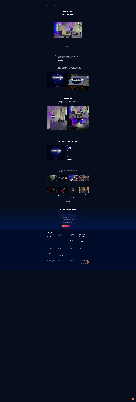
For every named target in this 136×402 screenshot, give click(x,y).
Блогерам (70, 248)
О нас (80, 248)
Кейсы (52, 5)
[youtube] (50, 236)
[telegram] (49, 236)
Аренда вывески (50, 249)
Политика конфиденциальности (73, 261)
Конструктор (60, 234)
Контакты (59, 248)
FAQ (58, 254)
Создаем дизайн (50, 248)
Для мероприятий (82, 236)
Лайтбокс (70, 235)
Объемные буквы (71, 241)
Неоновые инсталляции (83, 237)
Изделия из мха (71, 240)
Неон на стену (81, 241)
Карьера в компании (61, 255)
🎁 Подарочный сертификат (51, 254)
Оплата (59, 249)
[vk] (47, 236)
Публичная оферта (71, 262)
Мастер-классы (60, 236)
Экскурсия (49, 253)
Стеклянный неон (72, 234)
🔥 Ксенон (70, 239)
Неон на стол (81, 240)
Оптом (70, 249)
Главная (48, 5)
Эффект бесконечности (72, 236)
